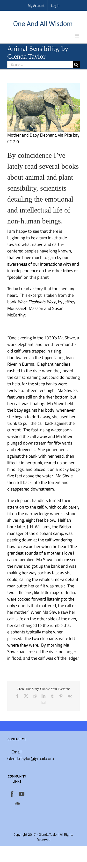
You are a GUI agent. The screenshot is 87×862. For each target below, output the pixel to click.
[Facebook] (12, 794)
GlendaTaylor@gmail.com (30, 758)
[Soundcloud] (17, 803)
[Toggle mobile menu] (77, 35)
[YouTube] (21, 794)
